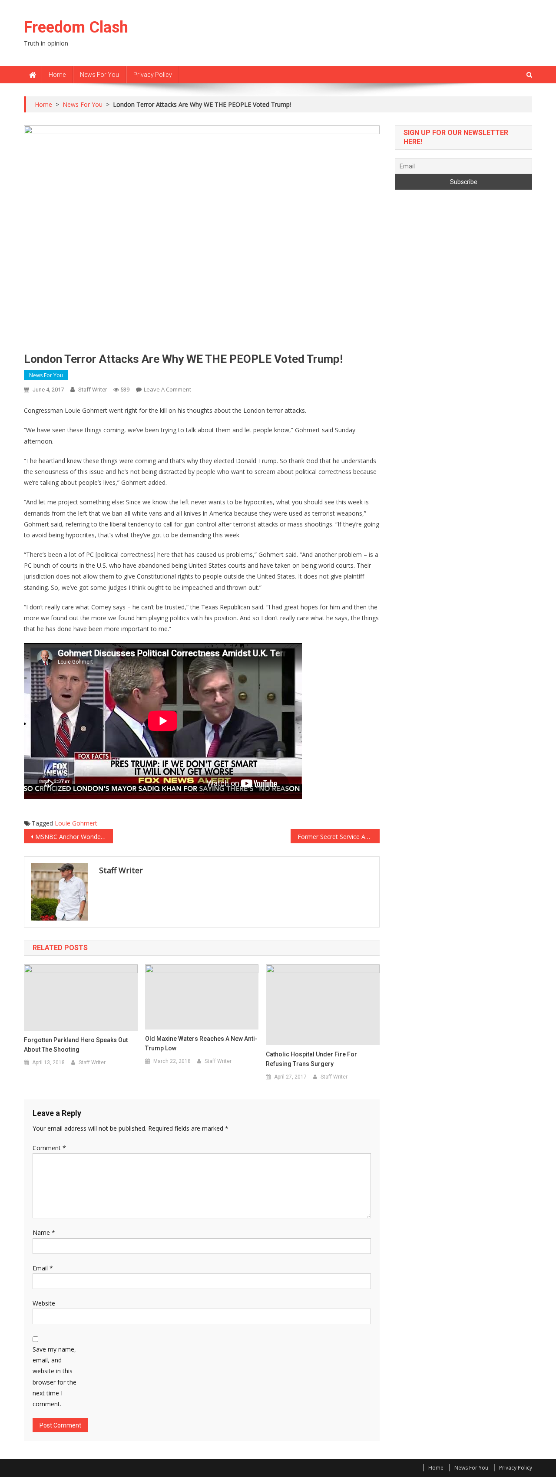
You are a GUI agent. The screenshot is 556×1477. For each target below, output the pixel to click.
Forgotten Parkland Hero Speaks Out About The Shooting (76, 1044)
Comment (49, 1148)
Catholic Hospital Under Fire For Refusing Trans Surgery (311, 1059)
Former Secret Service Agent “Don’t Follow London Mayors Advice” (339, 836)
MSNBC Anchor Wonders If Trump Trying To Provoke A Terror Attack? (74, 836)
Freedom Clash (76, 27)
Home (57, 74)
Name (44, 1232)
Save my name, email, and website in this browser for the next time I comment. (54, 1376)
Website (44, 1303)
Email (43, 1268)
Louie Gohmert (76, 823)
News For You (99, 74)
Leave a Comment (167, 389)
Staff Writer (92, 389)
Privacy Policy (152, 74)
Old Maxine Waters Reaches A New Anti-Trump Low (201, 1043)
